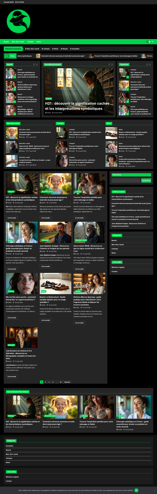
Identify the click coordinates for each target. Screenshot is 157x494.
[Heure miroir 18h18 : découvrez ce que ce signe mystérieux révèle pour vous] (89, 232)
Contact (114, 271)
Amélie (49, 113)
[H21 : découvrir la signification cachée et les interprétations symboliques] (22, 183)
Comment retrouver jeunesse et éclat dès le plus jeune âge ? (40, 56)
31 (61, 382)
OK (136, 490)
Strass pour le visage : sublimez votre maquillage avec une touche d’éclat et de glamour (11, 98)
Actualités (75, 49)
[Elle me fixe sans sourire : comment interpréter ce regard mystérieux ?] (22, 283)
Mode (39, 42)
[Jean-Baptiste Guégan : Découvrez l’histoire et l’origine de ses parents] (55, 232)
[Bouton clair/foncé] (148, 42)
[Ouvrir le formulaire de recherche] (152, 42)
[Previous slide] (34, 64)
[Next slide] (37, 64)
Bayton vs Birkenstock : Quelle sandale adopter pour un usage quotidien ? (111, 133)
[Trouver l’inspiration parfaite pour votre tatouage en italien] (89, 183)
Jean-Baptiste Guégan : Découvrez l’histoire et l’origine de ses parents (124, 110)
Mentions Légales (118, 267)
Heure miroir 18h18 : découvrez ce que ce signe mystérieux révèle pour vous (12, 147)
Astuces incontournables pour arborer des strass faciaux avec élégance (111, 147)
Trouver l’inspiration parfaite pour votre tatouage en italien (93, 56)
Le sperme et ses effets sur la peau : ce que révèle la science (12, 161)
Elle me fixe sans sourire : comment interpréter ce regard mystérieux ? (61, 161)
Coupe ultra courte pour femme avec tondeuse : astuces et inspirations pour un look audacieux (111, 161)
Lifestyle (30, 42)
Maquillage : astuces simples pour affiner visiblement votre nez (11, 110)
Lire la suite (13, 218)
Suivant (67, 382)
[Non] (154, 490)
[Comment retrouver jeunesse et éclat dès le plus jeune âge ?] (79, 91)
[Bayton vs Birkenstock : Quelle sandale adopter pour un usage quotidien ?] (55, 283)
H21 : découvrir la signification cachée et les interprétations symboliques (61, 133)
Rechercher (117, 175)
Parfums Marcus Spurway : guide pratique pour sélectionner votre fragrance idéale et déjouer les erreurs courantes (11, 86)
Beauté (6, 42)
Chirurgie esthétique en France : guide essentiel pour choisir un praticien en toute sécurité (11, 73)
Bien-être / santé (18, 42)
